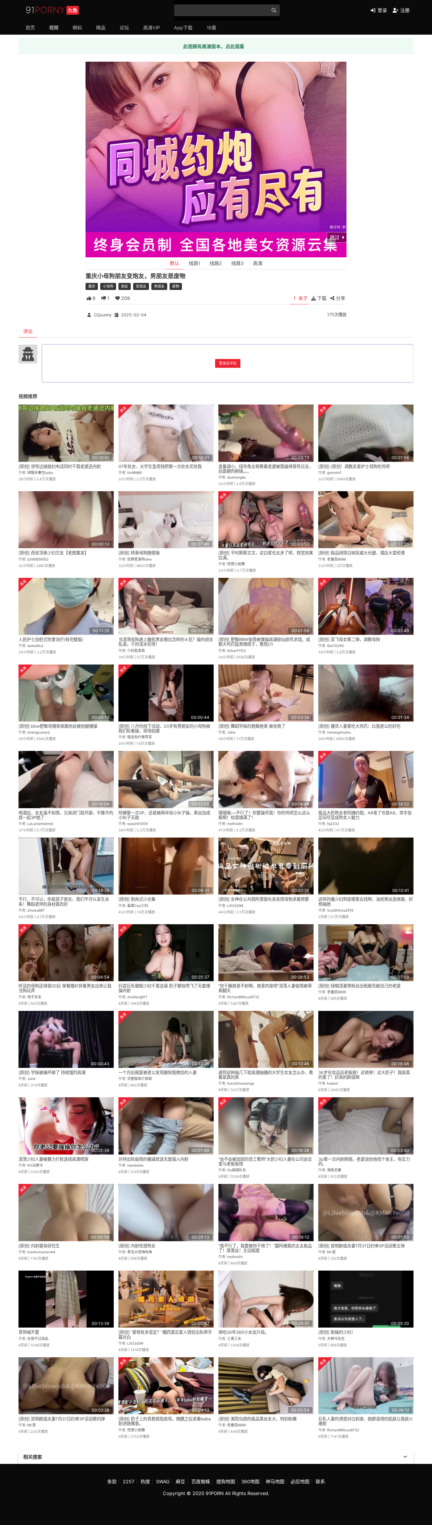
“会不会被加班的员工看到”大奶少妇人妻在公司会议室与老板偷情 (265, 1161)
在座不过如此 (37, 1338)
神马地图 (275, 1481)
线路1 (194, 263)
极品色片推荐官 (139, 737)
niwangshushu (339, 732)
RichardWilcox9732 (243, 997)
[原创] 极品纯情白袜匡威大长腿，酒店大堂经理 (361, 552)
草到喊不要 (29, 1332)
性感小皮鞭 (236, 564)
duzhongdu (236, 477)
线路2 (216, 263)
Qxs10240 (335, 645)
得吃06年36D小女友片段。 (243, 1332)
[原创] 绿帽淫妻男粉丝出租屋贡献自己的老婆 (359, 985)
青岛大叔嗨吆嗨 (139, 1252)
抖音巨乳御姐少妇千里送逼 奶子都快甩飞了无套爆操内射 (164, 988)
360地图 (250, 1481)
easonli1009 (137, 823)
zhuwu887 (36, 910)
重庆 (91, 286)
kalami (332, 1083)
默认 (174, 263)
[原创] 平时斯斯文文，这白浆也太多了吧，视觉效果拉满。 (265, 555)
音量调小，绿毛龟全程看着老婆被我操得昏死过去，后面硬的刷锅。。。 (265, 469)
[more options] (405, 1457)
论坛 (124, 28)
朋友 (124, 286)
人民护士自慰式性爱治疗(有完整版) (51, 639)
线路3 (237, 263)
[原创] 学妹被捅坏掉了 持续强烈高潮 (52, 1072)
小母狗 (108, 286)
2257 (128, 1481)
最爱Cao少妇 (137, 905)
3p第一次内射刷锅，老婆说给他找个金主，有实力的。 (364, 1161)
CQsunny (103, 314)
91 (51, 10)
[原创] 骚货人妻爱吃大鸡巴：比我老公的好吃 (359, 726)
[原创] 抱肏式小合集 (136, 899)
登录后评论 (228, 363)
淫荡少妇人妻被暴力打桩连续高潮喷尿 (53, 1159)
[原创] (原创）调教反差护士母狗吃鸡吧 (354, 466)
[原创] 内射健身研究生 (39, 1245)
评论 (28, 331)
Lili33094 (235, 905)
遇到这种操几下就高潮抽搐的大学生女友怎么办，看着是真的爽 (265, 1075)
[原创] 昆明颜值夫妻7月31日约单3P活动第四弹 (62, 1418)
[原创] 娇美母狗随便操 (139, 552)
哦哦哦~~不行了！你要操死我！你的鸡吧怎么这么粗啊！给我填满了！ (264, 815)
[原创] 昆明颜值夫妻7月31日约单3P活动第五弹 (361, 1245)
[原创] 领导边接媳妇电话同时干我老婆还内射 (60, 466)
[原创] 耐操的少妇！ (336, 1332)
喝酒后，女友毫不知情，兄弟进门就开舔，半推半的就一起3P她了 (66, 815)
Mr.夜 (331, 1252)
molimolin (235, 823)
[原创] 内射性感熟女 (136, 1245)
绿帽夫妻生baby (40, 472)
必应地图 (300, 1481)
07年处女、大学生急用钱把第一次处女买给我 (160, 466)
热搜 (145, 1481)
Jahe (231, 732)
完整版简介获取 (139, 1078)
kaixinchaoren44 (41, 1252)
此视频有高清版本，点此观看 (213, 46)
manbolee (135, 1165)
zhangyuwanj (38, 732)
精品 (101, 28)
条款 (112, 1481)
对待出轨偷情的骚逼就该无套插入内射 (153, 1159)
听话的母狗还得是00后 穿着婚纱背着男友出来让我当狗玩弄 (65, 988)
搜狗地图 (225, 1481)
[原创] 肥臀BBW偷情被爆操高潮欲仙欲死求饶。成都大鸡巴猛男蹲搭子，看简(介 (264, 642)
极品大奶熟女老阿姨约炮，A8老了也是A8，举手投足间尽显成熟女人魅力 (365, 815)
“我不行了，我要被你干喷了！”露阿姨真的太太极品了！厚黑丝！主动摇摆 (265, 1248)
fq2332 (333, 823)
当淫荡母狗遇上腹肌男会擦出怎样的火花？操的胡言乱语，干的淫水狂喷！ (165, 642)
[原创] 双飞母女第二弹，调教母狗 (349, 639)
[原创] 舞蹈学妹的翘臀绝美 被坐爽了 (251, 726)
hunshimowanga (240, 1083)
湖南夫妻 (334, 1170)
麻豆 (180, 1481)
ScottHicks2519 (340, 910)
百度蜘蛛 (200, 1481)
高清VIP (151, 28)
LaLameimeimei (40, 823)
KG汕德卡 (35, 1165)
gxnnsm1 (334, 472)
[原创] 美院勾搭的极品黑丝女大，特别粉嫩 (257, 1418)
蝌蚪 (77, 28)
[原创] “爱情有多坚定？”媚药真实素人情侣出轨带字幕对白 (165, 1334)
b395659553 (37, 559)
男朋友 (159, 286)
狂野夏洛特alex (139, 559)
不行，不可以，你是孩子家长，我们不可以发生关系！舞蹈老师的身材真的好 (64, 901)
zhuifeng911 (137, 997)
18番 (211, 28)
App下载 (183, 28)
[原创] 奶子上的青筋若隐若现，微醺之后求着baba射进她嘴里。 (164, 1421)
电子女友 (34, 997)
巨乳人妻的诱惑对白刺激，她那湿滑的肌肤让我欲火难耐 (365, 1421)
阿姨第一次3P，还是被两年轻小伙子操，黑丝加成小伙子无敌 (164, 815)
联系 (320, 1481)
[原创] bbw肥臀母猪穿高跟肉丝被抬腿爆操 (58, 726)
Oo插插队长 (236, 1170)
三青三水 (234, 1338)
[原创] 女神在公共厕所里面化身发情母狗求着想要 (263, 899)
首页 (30, 28)
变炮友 (141, 286)
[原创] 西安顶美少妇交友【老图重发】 (53, 552)
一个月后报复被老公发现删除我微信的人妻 (157, 1072)
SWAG (163, 1481)
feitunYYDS (236, 650)
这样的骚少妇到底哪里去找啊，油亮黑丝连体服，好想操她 (365, 901)
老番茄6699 (336, 559)
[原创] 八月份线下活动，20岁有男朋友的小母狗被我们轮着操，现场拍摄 (164, 728)
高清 (257, 263)
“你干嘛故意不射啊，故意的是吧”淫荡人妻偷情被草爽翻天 (265, 988)
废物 (175, 286)
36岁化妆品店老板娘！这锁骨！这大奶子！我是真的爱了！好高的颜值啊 (364, 1075)
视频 (53, 28)
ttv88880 (134, 472)
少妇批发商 (136, 650)
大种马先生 (336, 1338)
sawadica (35, 645)
